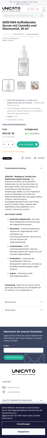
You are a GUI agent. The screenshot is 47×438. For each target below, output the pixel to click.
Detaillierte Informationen (14, 124)
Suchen (41, 16)
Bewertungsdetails (32, 34)
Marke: (7, 40)
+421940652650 (13, 392)
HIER (4, 415)
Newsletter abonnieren (14, 357)
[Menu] (44, 9)
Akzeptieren (23, 431)
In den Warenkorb (25, 144)
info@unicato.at (13, 387)
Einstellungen (23, 424)
